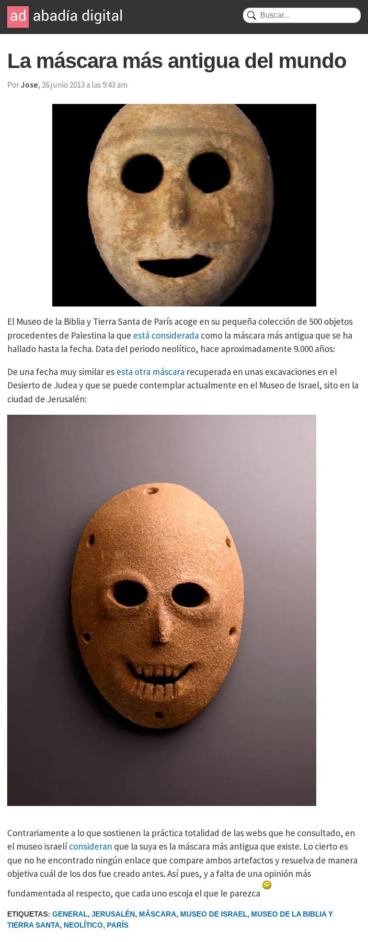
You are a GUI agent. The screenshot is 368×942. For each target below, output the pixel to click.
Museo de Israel (213, 914)
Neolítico (83, 925)
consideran (90, 846)
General (70, 914)
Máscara (157, 914)
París (117, 925)
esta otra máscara (150, 371)
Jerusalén (113, 914)
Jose (29, 84)
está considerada (166, 335)
